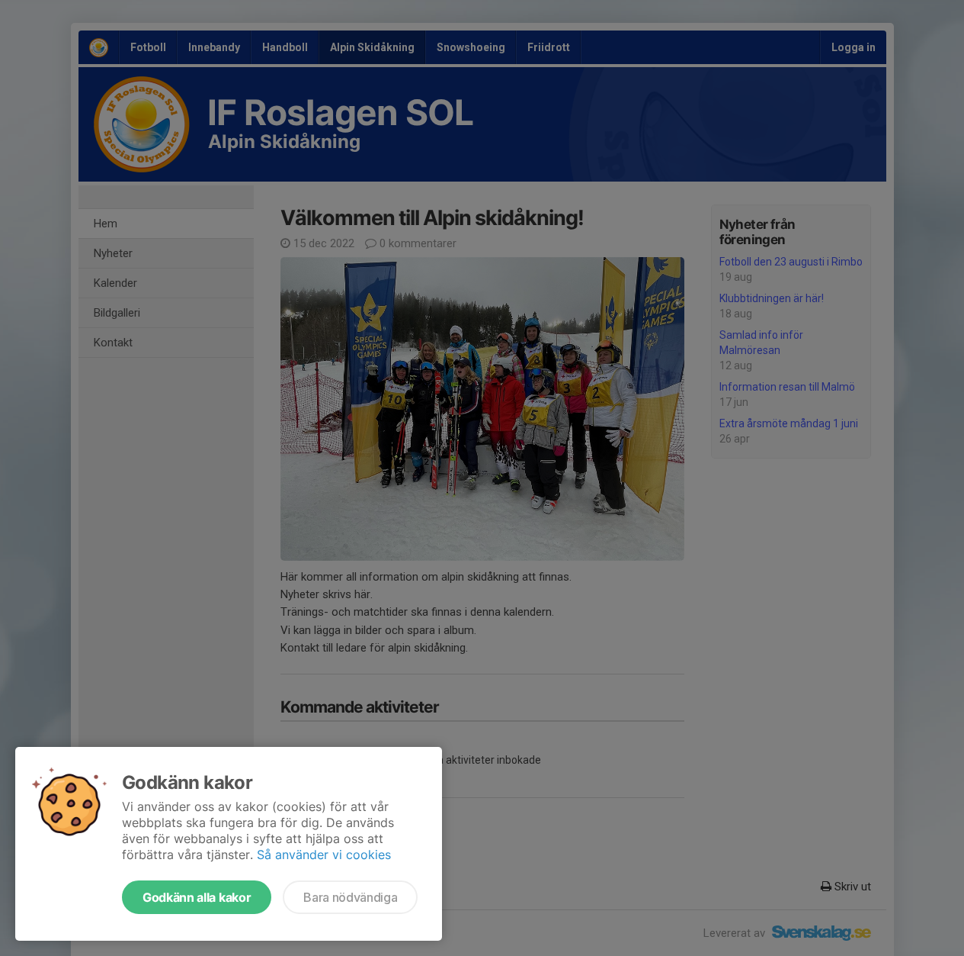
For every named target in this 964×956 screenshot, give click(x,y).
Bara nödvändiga (350, 897)
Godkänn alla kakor (197, 897)
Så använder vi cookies (324, 854)
